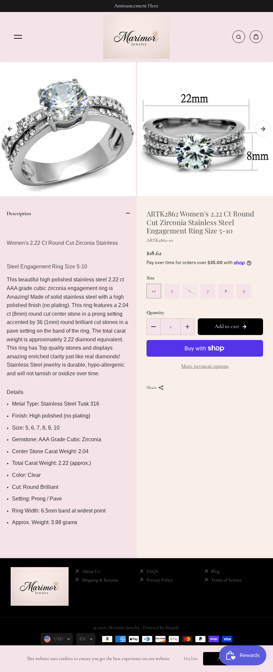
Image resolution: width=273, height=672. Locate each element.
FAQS (152, 571)
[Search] (238, 36)
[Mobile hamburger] (18, 36)
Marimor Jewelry (125, 627)
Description (19, 213)
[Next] (263, 129)
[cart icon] (256, 36)
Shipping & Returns (100, 580)
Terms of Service (226, 580)
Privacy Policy (159, 580)
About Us (91, 571)
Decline (191, 658)
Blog (215, 571)
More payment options (204, 366)
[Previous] (10, 129)
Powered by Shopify (161, 627)
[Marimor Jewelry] (136, 37)
